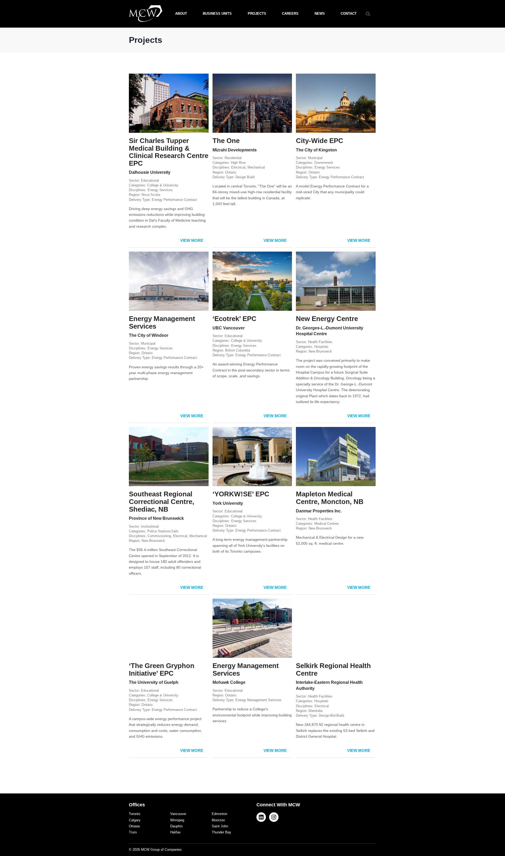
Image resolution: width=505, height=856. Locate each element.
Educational (150, 180)
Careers (290, 14)
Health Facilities (320, 342)
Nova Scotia (151, 195)
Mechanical (256, 167)
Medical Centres (326, 524)
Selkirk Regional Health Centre (333, 669)
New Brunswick (320, 351)
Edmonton (219, 814)
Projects (257, 14)
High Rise (238, 163)
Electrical (238, 167)
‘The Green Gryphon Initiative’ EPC (161, 669)
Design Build (245, 177)
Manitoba (315, 711)
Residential (233, 158)
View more (191, 240)
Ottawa (134, 826)
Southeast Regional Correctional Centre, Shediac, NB (161, 501)
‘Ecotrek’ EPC (234, 319)
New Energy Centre (327, 319)
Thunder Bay (221, 832)
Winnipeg (177, 820)
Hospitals (321, 347)
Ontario (230, 172)
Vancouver (178, 814)
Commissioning (159, 536)
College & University (162, 185)
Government (323, 163)
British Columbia (237, 350)
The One (226, 141)
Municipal (315, 158)
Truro (133, 832)
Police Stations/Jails (163, 531)
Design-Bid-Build (331, 715)
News (320, 14)
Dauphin (176, 826)
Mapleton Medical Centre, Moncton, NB (329, 498)
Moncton (218, 820)
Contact (349, 14)
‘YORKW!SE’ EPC (241, 494)
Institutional (150, 526)
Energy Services (160, 190)
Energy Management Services (162, 322)
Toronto (134, 814)
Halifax (175, 832)
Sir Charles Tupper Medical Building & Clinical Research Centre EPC (168, 152)
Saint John (220, 826)
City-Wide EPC (319, 141)
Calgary (134, 820)
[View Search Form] (368, 13)
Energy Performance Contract (174, 200)
